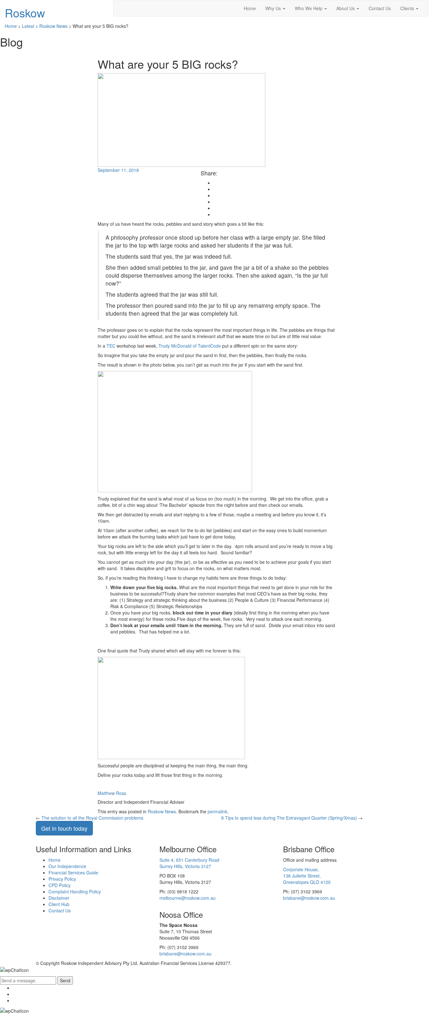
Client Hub (58, 904)
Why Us (273, 8)
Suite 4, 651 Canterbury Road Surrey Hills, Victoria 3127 (189, 863)
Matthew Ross (112, 793)
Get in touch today (64, 828)
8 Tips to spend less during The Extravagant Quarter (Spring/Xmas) (289, 818)
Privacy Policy (62, 879)
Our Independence (67, 866)
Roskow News (53, 26)
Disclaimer (58, 898)
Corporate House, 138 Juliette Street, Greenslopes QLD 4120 (307, 875)
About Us (346, 8)
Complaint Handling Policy (74, 891)
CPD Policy (59, 885)
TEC (111, 346)
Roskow (25, 12)
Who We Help (309, 8)
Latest (28, 26)
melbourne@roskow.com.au (187, 898)
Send (65, 980)
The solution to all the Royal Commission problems (92, 818)
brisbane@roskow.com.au (309, 898)
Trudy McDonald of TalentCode (189, 346)
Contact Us (380, 8)
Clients (407, 8)
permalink (217, 811)
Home (250, 8)
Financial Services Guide (73, 872)
